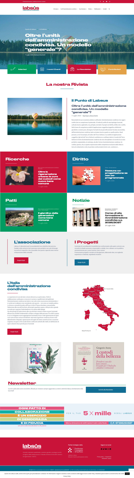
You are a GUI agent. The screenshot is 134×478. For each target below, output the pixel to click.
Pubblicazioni (97, 9)
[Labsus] (31, 8)
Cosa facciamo (82, 9)
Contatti (105, 9)
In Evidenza (43, 29)
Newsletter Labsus (106, 458)
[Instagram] (108, 449)
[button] (67, 42)
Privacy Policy (67, 476)
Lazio (39, 210)
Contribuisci (114, 69)
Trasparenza (108, 456)
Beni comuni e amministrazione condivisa (48, 167)
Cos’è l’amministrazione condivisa (68, 9)
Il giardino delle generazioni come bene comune (48, 216)
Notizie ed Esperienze (110, 210)
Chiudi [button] (127, 473)
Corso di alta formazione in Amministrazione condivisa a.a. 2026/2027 (116, 218)
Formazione (108, 209)
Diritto (107, 167)
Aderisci (22, 69)
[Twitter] (104, 449)
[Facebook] (102, 449)
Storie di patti (45, 210)
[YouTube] (106, 449)
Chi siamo (55, 9)
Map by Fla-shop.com (86, 330)
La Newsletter (84, 69)
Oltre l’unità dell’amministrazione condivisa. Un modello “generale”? (58, 42)
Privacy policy (100, 456)
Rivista (90, 9)
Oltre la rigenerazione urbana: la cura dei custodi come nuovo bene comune (49, 177)
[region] (67, 42)
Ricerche (40, 168)
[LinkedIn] (110, 449)
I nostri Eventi (53, 69)
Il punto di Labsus (30, 29)
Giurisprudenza (112, 167)
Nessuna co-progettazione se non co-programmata (116, 174)
